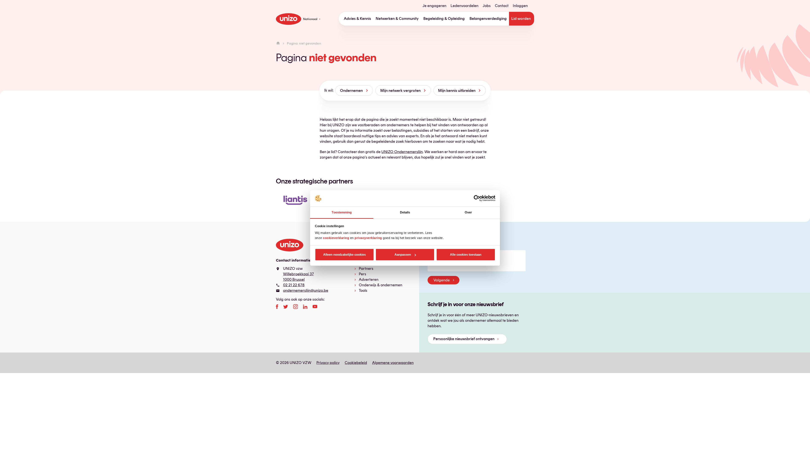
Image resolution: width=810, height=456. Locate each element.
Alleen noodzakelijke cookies (344, 254)
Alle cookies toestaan (465, 254)
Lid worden (521, 18)
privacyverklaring (368, 238)
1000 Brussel (294, 279)
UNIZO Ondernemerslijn (402, 151)
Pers (362, 274)
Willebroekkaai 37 (298, 274)
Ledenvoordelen (464, 6)
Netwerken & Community (397, 18)
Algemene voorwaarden (393, 362)
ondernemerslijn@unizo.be (305, 290)
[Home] (278, 43)
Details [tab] (405, 212)
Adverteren (368, 279)
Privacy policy (328, 362)
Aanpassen (402, 254)
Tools (363, 290)
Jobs (487, 6)
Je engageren (434, 6)
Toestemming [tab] (342, 212)
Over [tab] (468, 212)
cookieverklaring (336, 238)
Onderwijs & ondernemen (380, 285)
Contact (502, 6)
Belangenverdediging (488, 18)
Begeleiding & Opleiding (444, 18)
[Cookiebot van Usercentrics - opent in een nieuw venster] (476, 198)
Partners (366, 268)
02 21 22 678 (294, 285)
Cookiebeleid (356, 362)
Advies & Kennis (357, 18)
